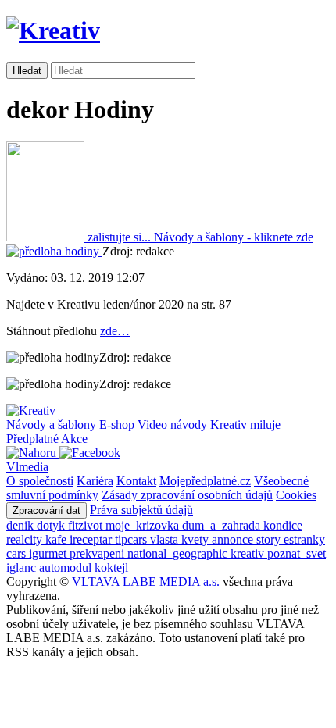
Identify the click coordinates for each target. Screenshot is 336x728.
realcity (25, 539)
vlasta (165, 539)
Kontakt (136, 480)
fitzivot (86, 525)
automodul (67, 567)
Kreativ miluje (245, 424)
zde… (115, 330)
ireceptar (92, 539)
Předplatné (32, 438)
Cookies (296, 494)
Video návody (172, 424)
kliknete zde (233, 237)
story (270, 539)
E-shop (116, 424)
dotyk (52, 525)
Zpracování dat (46, 510)
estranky (304, 539)
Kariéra (95, 480)
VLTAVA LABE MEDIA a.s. (146, 581)
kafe (57, 539)
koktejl (111, 567)
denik (21, 525)
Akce (74, 438)
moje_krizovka (143, 525)
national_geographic (179, 553)
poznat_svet (296, 553)
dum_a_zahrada (222, 525)
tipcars (132, 539)
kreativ (249, 553)
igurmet (49, 553)
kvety (196, 539)
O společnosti (39, 480)
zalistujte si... (119, 237)
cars (17, 553)
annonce (234, 539)
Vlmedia (27, 466)
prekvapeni (98, 553)
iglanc (22, 567)
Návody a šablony (51, 424)
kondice (282, 525)
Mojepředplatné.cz (205, 480)
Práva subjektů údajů (141, 509)
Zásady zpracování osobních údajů (187, 494)
